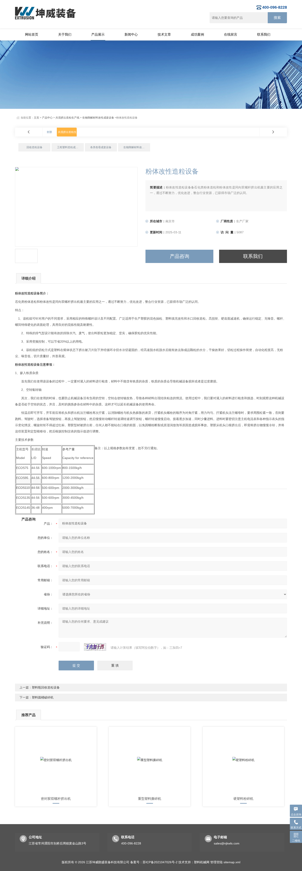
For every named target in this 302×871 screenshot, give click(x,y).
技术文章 (164, 34)
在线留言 (230, 34)
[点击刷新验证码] (95, 647)
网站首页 (31, 34)
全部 (49, 132)
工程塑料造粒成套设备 (70, 147)
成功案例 (197, 34)
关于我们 (64, 34)
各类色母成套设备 (100, 147)
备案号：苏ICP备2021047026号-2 (154, 862)
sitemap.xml (232, 862)
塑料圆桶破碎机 (43, 697)
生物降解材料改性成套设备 (98, 117)
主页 (36, 117)
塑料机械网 (201, 862)
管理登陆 (216, 862)
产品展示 (98, 34)
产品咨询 (179, 256)
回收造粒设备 (34, 147)
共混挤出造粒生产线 (67, 117)
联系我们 (263, 34)
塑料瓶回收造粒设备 (46, 687)
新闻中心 (131, 34)
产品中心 (47, 117)
